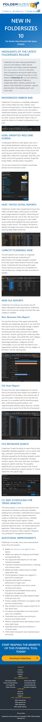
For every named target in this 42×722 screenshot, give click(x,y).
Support (20, 696)
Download (20, 672)
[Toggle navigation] (38, 10)
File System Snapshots (30, 687)
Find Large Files (10, 685)
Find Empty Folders (10, 681)
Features (20, 674)
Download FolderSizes (20, 658)
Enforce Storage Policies (10, 683)
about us (7, 11)
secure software (33, 11)
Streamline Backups (30, 685)
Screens (20, 670)
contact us (19, 11)
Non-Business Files (17, 549)
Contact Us (20, 694)
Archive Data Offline (30, 681)
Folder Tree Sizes (10, 687)
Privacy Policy (21, 713)
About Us (20, 691)
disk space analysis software (14, 70)
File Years (31, 549)
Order (20, 676)
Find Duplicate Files (29, 683)
